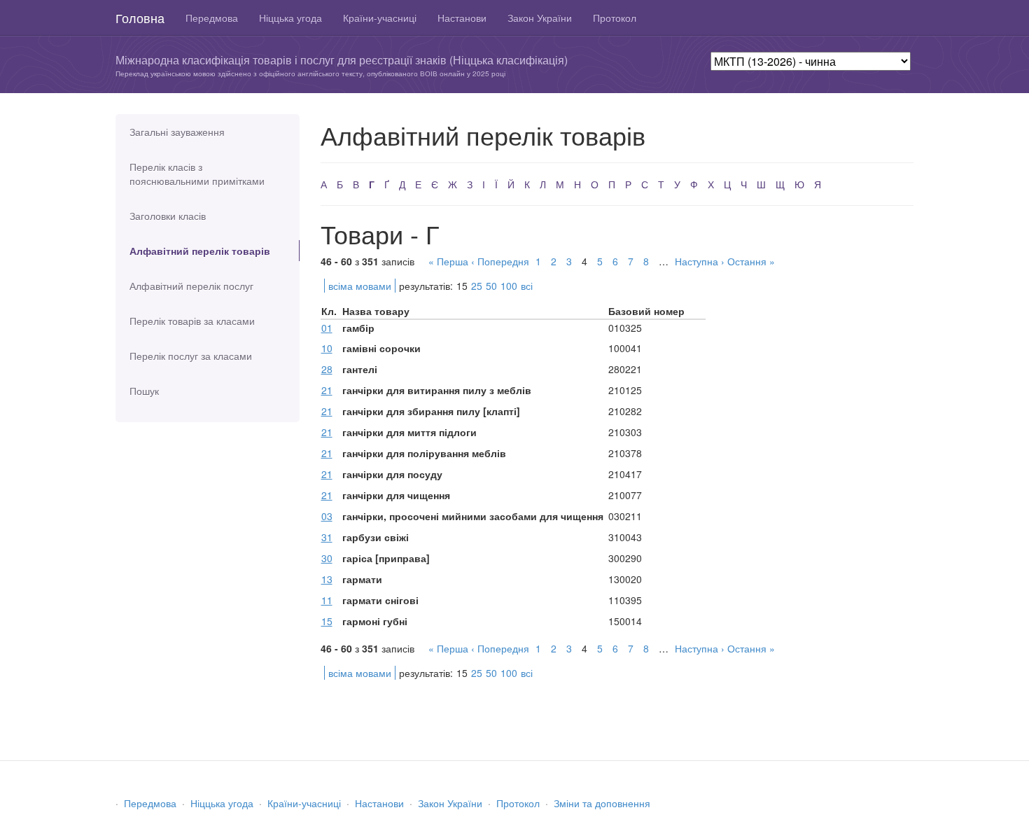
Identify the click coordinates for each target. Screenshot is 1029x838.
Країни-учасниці (379, 18)
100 (508, 286)
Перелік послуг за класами (191, 356)
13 (326, 579)
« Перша (448, 261)
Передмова (212, 18)
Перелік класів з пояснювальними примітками (197, 174)
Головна (139, 17)
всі (527, 286)
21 (326, 390)
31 (326, 537)
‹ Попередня (500, 261)
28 (326, 369)
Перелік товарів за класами (192, 321)
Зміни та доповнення (602, 803)
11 (326, 600)
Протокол (614, 18)
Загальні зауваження (177, 132)
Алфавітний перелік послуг (191, 286)
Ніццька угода (290, 18)
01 (326, 328)
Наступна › (699, 261)
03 (326, 516)
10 (326, 348)
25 (476, 286)
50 (491, 286)
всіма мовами (359, 286)
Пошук (144, 391)
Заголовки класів (168, 216)
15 (326, 621)
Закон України (539, 18)
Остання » (751, 261)
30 (326, 558)
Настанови (462, 18)
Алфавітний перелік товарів (200, 251)
